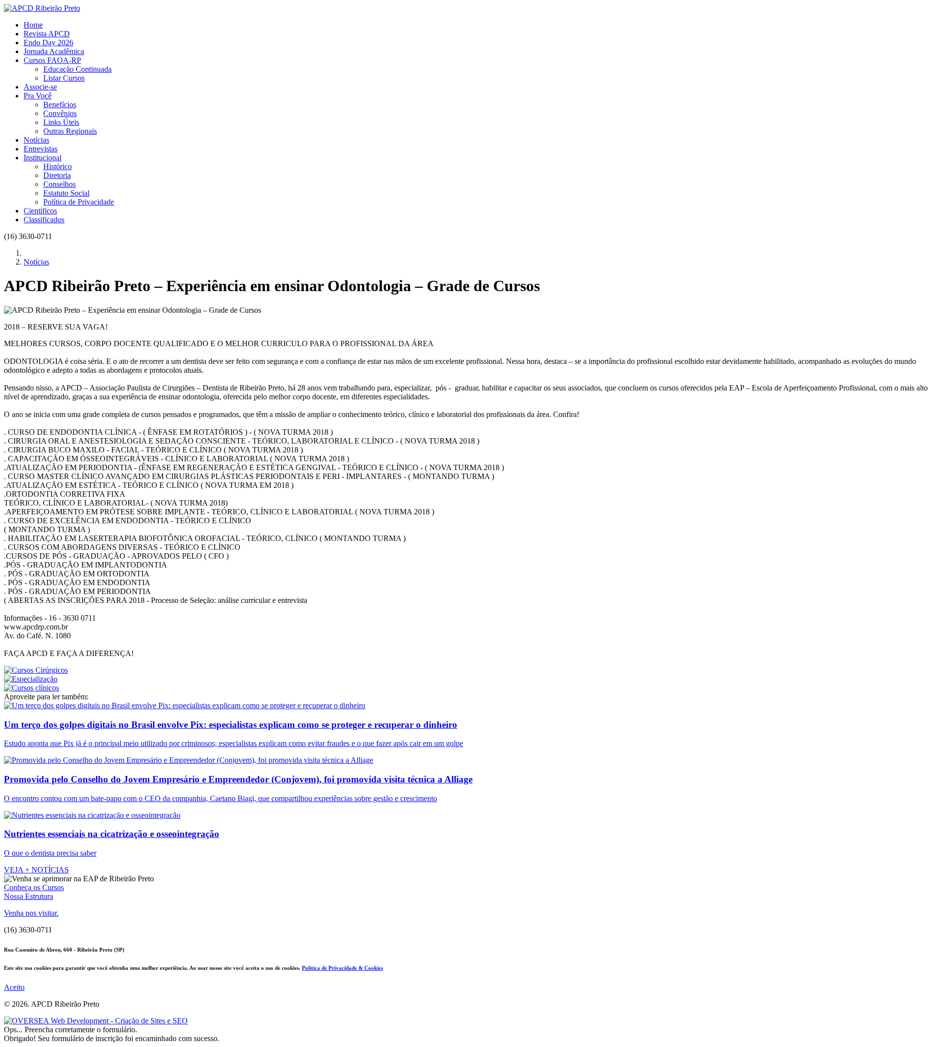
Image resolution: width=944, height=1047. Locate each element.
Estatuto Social (66, 193)
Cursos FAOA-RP (52, 60)
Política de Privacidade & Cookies (342, 968)
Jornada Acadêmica (54, 51)
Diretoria (57, 175)
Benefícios (59, 104)
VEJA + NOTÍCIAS (36, 870)
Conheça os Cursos (34, 887)
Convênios (60, 113)
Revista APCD (47, 34)
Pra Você (38, 95)
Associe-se (40, 87)
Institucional (42, 157)
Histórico (57, 166)
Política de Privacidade (78, 202)
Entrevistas (41, 149)
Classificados (44, 219)
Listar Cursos (64, 78)
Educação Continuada (77, 69)
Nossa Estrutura (28, 896)
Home (33, 25)
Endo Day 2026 (48, 42)
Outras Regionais (70, 131)
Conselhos (59, 184)
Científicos (40, 211)
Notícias (36, 140)
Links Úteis (61, 122)
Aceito (14, 987)
